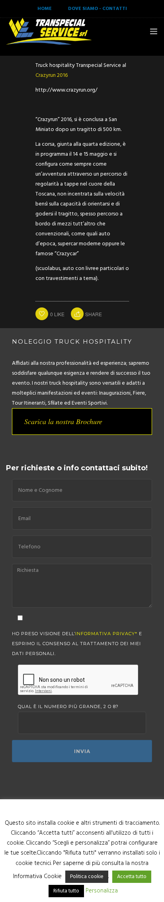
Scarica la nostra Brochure (63, 421)
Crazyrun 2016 (51, 75)
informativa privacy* (106, 633)
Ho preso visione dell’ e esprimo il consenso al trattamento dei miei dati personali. (77, 643)
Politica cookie (86, 877)
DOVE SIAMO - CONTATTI (97, 9)
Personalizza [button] (102, 891)
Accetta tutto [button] (131, 877)
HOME (44, 9)
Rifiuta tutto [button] (66, 891)
